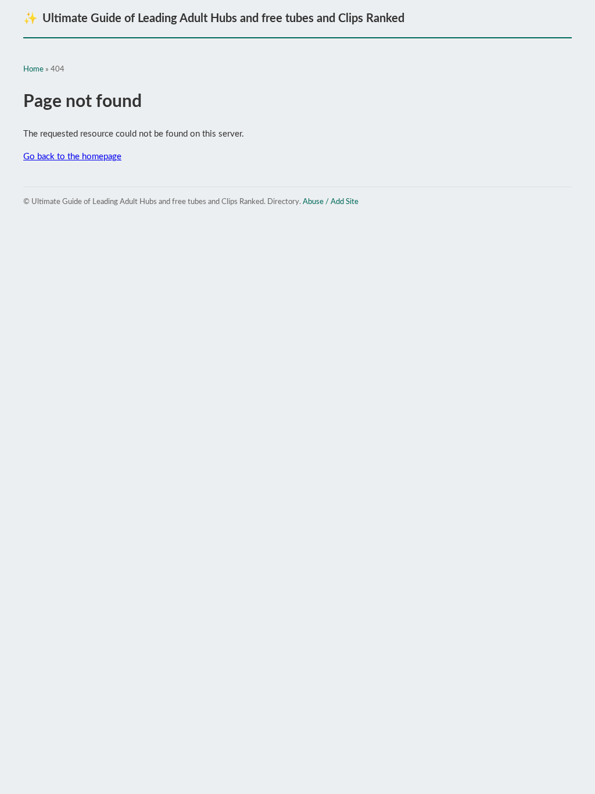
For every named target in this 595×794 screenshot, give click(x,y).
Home (33, 69)
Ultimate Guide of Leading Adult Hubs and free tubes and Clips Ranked (213, 18)
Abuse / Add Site (331, 202)
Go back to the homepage (72, 156)
